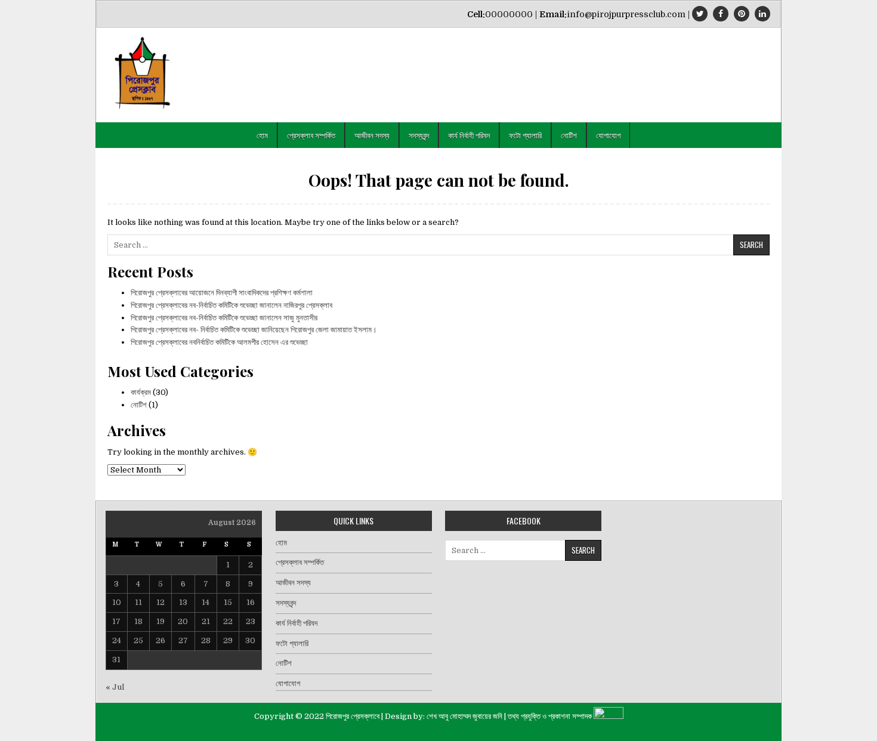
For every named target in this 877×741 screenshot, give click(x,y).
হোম (262, 135)
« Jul (115, 687)
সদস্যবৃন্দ (419, 135)
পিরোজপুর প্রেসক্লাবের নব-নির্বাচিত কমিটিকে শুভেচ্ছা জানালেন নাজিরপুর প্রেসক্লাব (231, 305)
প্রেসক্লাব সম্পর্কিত (311, 135)
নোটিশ (569, 135)
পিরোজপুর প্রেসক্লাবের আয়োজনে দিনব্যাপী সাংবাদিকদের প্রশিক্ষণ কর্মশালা (222, 292)
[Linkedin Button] (762, 13)
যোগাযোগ (608, 135)
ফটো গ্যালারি (525, 135)
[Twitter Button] (700, 13)
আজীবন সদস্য (372, 135)
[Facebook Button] (720, 13)
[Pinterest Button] (741, 13)
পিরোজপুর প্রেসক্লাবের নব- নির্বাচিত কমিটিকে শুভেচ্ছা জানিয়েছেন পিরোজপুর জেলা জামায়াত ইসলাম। (254, 329)
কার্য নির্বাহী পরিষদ (469, 135)
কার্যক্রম (141, 392)
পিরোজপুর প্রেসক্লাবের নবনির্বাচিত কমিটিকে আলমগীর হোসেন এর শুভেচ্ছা (219, 342)
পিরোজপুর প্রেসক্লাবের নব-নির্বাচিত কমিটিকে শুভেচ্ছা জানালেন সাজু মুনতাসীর (224, 317)
